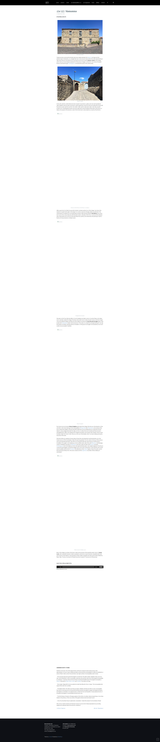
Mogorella (83, 428)
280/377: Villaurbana (98, 708)
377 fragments (86, 2)
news (57, 2)
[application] (80, 567)
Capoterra (84, 450)
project (62, 2)
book (93, 2)
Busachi (92, 444)
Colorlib (50, 736)
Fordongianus (71, 63)
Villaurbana (64, 323)
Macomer (94, 443)
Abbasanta (73, 444)
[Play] (58, 567)
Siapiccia (90, 57)
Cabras (86, 449)
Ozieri (73, 681)
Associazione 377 (72, 725)
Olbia (67, 681)
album (97, 2)
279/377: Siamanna (67, 11)
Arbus (70, 681)
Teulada (79, 681)
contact (103, 2)
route (67, 2)
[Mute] (98, 567)
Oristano (72, 449)
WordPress (60, 736)
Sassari (58, 681)
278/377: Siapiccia (61, 708)
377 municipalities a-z (76, 2)
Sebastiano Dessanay (70, 726)
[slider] (101, 567)
